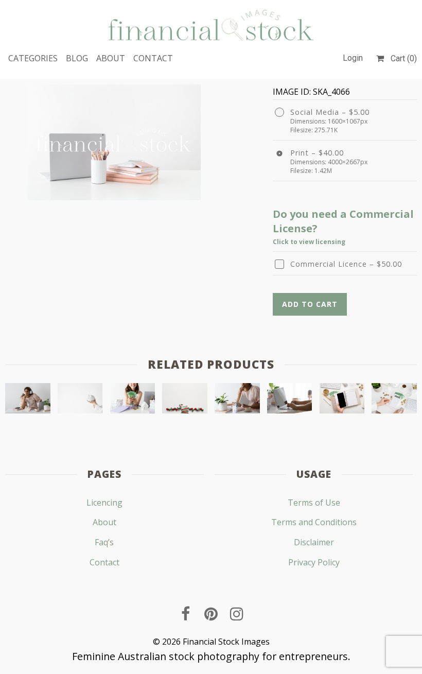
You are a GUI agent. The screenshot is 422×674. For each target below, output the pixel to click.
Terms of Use (314, 502)
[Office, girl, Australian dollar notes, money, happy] (132, 400)
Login (353, 58)
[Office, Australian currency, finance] (394, 400)
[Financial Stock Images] (211, 25)
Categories (33, 58)
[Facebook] (185, 613)
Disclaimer (314, 542)
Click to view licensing (309, 241)
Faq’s (104, 542)
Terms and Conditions (314, 522)
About (110, 58)
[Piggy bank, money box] (80, 400)
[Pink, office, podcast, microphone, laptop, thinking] (27, 400)
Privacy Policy (314, 562)
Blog (77, 58)
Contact (153, 58)
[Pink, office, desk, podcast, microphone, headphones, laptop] (237, 400)
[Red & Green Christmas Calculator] (184, 400)
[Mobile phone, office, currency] (342, 400)
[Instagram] (236, 613)
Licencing (104, 502)
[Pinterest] (211, 613)
